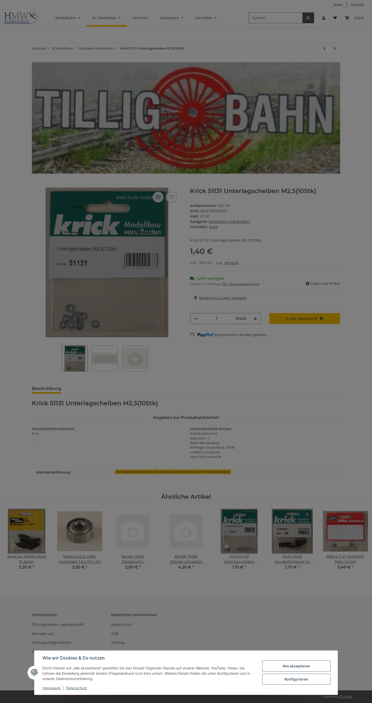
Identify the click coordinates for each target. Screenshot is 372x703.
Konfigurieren (296, 679)
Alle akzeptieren (296, 666)
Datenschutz (76, 688)
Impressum (52, 688)
